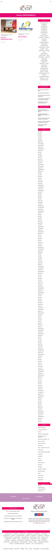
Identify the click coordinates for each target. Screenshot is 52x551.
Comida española (44, 538)
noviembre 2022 (41, 207)
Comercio (44, 52)
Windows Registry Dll (42, 427)
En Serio (39, 458)
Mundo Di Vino (40, 477)
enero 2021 (40, 245)
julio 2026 (39, 133)
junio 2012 (40, 421)
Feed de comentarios (42, 489)
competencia (11, 543)
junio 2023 (40, 195)
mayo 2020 (40, 257)
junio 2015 (40, 359)
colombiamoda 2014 (44, 29)
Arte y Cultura (40, 445)
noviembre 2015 (41, 350)
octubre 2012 (40, 414)
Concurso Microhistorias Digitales (44, 451)
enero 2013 (40, 409)
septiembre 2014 (41, 375)
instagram (39, 496)
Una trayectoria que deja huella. (43, 93)
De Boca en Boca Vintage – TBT (43, 439)
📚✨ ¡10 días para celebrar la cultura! (43, 90)
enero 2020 (40, 264)
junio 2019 (40, 276)
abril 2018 (40, 300)
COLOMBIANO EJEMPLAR (44, 32)
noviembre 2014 (41, 371)
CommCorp (42, 71)
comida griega (7, 540)
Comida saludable (44, 540)
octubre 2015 (40, 352)
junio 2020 (40, 255)
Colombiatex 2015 (44, 39)
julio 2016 (39, 337)
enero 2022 (40, 224)
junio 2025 (40, 154)
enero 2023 (40, 204)
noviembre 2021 (41, 228)
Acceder (39, 485)
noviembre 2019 (41, 268)
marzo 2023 (40, 200)
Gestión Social (40, 449)
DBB (39, 124)
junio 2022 (40, 216)
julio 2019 (39, 274)
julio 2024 (39, 173)
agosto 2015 (40, 356)
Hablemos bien (40, 475)
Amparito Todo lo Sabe (42, 469)
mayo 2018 (40, 299)
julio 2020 (39, 254)
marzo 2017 (40, 323)
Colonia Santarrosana (44, 45)
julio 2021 (39, 235)
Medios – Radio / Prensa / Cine (43, 447)
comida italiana (44, 58)
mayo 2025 (40, 155)
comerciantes (47, 50)
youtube (27, 498)
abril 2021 (40, 240)
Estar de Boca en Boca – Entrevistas (42, 437)
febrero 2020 (40, 262)
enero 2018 (40, 306)
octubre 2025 (40, 147)
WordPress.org (40, 490)
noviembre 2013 (41, 392)
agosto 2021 (40, 233)
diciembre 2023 (41, 185)
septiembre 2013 (41, 395)
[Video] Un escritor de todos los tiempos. (43, 111)
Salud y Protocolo (41, 462)
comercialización (41, 50)
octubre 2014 (40, 373)
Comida (48, 55)
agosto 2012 (40, 418)
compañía (46, 71)
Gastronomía (40, 454)
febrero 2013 (40, 407)
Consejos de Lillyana (41, 443)
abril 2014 (40, 383)
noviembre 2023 (41, 186)
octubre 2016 (40, 331)
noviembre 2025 (41, 145)
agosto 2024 (40, 171)
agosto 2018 (40, 293)
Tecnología (40, 466)
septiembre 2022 (41, 211)
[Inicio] (50, 484)
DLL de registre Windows (42, 429)
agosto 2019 (40, 273)
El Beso (39, 473)
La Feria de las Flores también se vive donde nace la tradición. (44, 99)
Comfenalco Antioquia (44, 53)
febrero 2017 (40, 325)
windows (39, 431)
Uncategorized (40, 479)
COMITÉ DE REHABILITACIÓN (44, 68)
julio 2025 (39, 152)
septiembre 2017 (41, 312)
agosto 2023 (40, 192)
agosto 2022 (40, 212)
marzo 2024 (40, 180)
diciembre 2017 (41, 307)
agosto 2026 (40, 131)
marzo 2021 (40, 242)
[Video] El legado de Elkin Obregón (44, 119)
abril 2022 (40, 219)
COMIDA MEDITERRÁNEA (44, 60)
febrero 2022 (40, 223)
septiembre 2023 (41, 190)
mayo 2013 (40, 402)
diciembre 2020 (41, 247)
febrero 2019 (40, 283)
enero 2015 (40, 368)
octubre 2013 (40, 394)
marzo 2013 (40, 406)
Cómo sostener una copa (44, 79)
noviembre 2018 (41, 288)
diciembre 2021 (41, 226)
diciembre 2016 (41, 328)
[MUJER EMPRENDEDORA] (9, 26)
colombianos (44, 34)
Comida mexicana (27, 540)
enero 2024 (40, 183)
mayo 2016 (40, 340)
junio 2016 (40, 338)
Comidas (47, 63)
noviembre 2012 (41, 413)
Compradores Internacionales (44, 76)
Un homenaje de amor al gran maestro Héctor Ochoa (43, 102)
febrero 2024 (40, 181)
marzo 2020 (40, 261)
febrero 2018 (40, 304)
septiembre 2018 (41, 292)
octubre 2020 (40, 250)
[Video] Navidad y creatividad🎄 (42, 125)
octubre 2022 (40, 209)
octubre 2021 (40, 230)
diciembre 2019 (41, 266)
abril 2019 (40, 280)
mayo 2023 (40, 197)
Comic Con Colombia (42, 55)
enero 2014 (40, 388)
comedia (48, 47)
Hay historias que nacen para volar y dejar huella (44, 96)
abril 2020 (40, 259)
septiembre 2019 (41, 271)
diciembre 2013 (41, 390)
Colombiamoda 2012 (44, 26)
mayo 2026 (40, 136)
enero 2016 (40, 347)
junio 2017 (40, 318)
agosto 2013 (40, 397)
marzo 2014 (40, 385)
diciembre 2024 (41, 164)
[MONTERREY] (26, 25)
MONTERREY (22, 37)
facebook (13, 496)
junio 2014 (40, 380)
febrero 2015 (40, 366)
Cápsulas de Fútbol (41, 471)
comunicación (28, 543)
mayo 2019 (40, 278)
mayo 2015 (40, 361)
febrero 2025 (40, 161)
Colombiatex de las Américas (44, 42)
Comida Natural (42, 63)
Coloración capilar (42, 47)
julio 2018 (39, 295)
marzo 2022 (40, 221)
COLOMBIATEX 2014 (46, 37)
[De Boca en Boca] (26, 8)
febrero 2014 (40, 387)
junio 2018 (40, 297)
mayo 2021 (40, 238)
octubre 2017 (40, 311)
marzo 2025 (40, 159)
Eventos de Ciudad (41, 441)
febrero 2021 (40, 243)
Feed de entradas (41, 487)
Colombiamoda (44, 24)
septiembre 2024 (41, 169)
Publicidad (40, 460)
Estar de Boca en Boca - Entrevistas (6, 34)
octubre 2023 (40, 188)
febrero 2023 (40, 202)
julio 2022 (39, 214)
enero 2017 (40, 326)
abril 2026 (40, 138)
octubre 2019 (40, 269)
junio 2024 (40, 174)
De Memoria (40, 456)
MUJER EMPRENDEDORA (6, 38)
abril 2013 (40, 404)
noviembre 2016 (41, 330)
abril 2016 (40, 342)
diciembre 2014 (41, 369)
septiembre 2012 (41, 416)
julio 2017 (39, 316)
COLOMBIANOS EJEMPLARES (20, 535)
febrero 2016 (40, 345)
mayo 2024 (40, 176)
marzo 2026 (40, 140)
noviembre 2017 (41, 309)
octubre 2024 (40, 167)
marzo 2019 (40, 281)
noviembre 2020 (41, 249)
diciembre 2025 (41, 143)
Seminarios (40, 464)
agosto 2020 (40, 252)
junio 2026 (40, 135)
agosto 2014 (40, 376)
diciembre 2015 (41, 349)
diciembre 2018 (41, 287)
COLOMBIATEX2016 (44, 40)
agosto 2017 (40, 314)
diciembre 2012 (41, 411)
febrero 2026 (40, 142)
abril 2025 (40, 157)
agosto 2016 (40, 335)
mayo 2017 (40, 319)
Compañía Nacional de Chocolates (44, 73)
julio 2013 (39, 399)
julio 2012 (39, 419)
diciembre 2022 (41, 205)
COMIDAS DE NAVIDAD (44, 66)
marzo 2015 (40, 364)
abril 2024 (40, 178)
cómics (32, 543)
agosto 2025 (40, 150)
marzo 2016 (40, 344)
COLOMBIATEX (41, 37)
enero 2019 (40, 285)
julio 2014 (39, 378)
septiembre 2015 (41, 354)
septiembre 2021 (41, 231)
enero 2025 (40, 162)
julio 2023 (39, 193)
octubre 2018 (40, 290)
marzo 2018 (40, 302)
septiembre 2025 (41, 148)
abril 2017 (40, 321)
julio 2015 (39, 357)
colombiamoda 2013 (44, 27)
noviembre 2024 (41, 166)
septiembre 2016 (41, 333)
